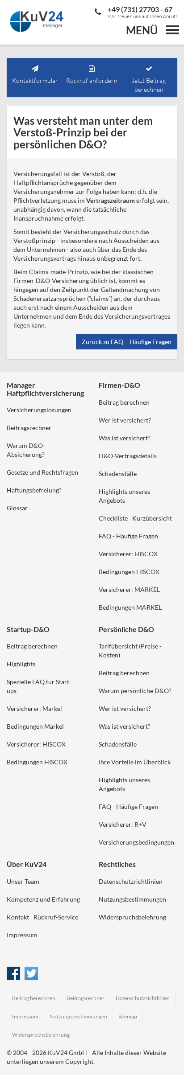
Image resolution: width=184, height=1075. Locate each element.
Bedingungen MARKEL (130, 607)
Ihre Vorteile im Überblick (135, 762)
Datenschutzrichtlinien (131, 881)
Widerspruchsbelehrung (132, 917)
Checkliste (113, 518)
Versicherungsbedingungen (136, 842)
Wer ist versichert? (125, 420)
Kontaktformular (35, 80)
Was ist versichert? (125, 438)
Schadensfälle (118, 473)
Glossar (17, 508)
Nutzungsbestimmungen (132, 899)
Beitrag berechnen (124, 402)
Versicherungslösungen (39, 410)
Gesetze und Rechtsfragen (42, 472)
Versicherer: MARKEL (129, 589)
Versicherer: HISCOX (128, 554)
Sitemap (127, 1016)
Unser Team (23, 881)
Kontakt (18, 917)
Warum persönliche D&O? (135, 690)
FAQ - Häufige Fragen (128, 536)
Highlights (21, 664)
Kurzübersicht (152, 518)
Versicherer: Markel (34, 708)
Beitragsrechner (29, 427)
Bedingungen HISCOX (129, 571)
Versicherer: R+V (122, 824)
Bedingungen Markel (35, 726)
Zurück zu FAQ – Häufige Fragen (126, 341)
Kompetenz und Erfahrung (43, 899)
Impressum (22, 935)
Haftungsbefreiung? (34, 490)
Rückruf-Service (55, 917)
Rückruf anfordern (91, 80)
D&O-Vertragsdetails (128, 456)
